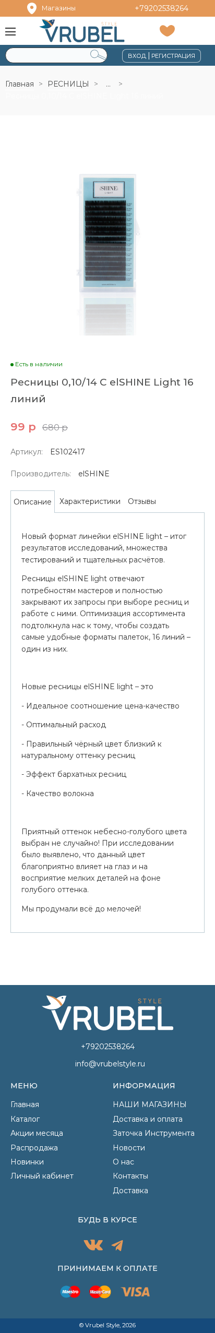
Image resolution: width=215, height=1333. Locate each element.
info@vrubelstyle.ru (110, 1063)
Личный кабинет (42, 1176)
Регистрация (173, 55)
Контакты (130, 1176)
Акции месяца (36, 1133)
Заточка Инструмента (154, 1133)
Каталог (25, 1119)
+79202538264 (161, 8)
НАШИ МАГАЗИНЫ (150, 1104)
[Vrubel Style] (81, 30)
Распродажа (34, 1147)
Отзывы (142, 501)
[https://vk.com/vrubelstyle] (93, 1247)
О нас (123, 1162)
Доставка (130, 1190)
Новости (129, 1147)
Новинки (27, 1162)
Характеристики (90, 501)
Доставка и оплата (148, 1119)
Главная (19, 84)
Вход (137, 55)
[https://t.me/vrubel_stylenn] (117, 1246)
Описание (33, 502)
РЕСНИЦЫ (68, 84)
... (108, 84)
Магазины (59, 8)
